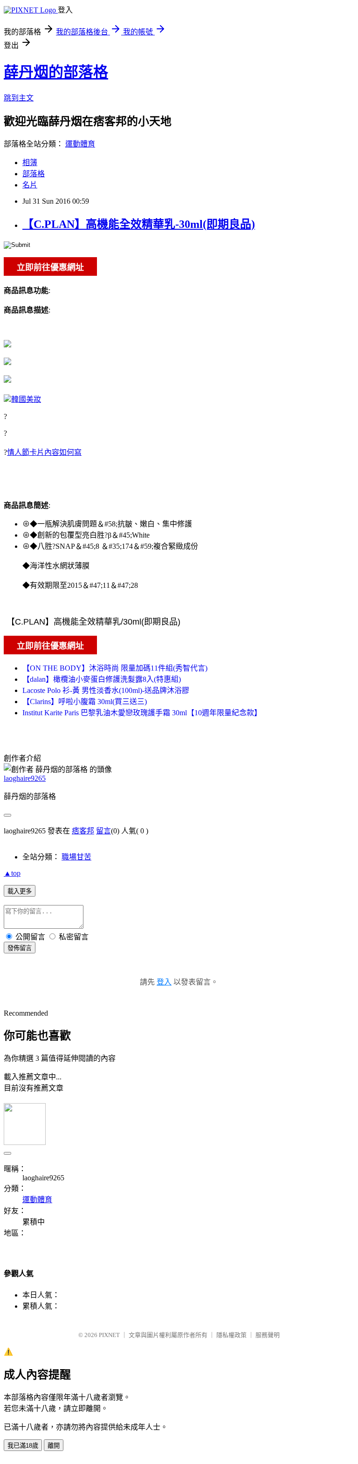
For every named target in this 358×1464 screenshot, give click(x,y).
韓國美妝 (26, 399)
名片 (29, 185)
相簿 (29, 162)
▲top (12, 873)
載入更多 (19, 891)
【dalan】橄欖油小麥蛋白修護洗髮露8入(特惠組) (101, 679)
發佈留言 (19, 948)
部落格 (33, 174)
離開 (54, 1445)
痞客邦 (83, 831)
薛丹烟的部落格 (56, 72)
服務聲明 (267, 1334)
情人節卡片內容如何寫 (44, 452)
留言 (103, 831)
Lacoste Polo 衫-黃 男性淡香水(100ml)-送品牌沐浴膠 (105, 690)
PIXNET (109, 1334)
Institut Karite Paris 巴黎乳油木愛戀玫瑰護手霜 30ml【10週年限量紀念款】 (142, 713)
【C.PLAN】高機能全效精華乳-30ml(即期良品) (138, 224)
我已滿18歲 (22, 1445)
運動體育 (80, 144)
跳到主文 (19, 98)
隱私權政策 (231, 1334)
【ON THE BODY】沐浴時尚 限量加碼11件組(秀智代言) (114, 668)
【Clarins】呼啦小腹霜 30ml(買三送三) (84, 701)
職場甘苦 (76, 857)
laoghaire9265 (25, 778)
